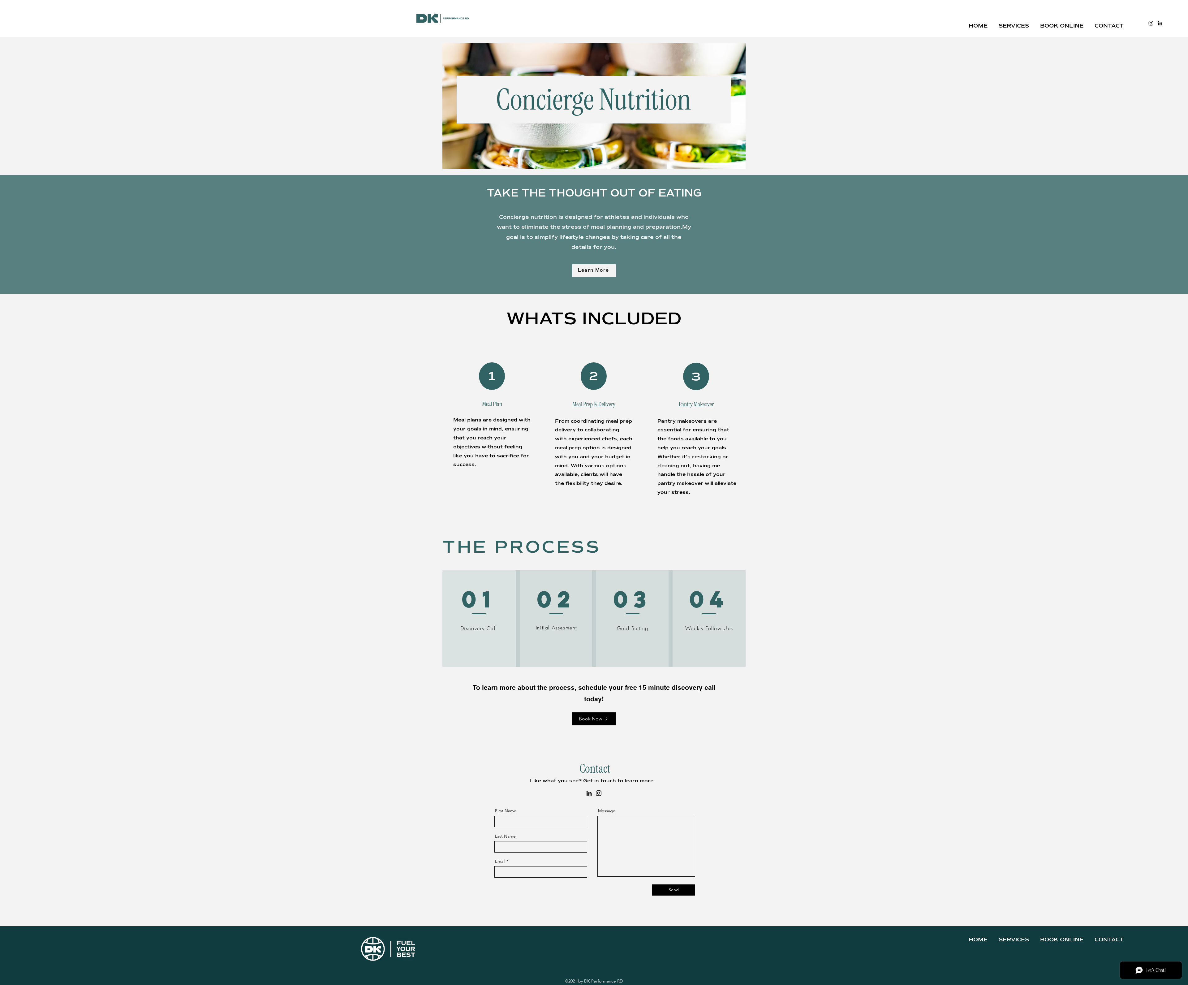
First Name (505, 811)
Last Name (505, 836)
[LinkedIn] (1160, 23)
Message (606, 811)
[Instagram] (1151, 23)
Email (500, 861)
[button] (1014, 23)
